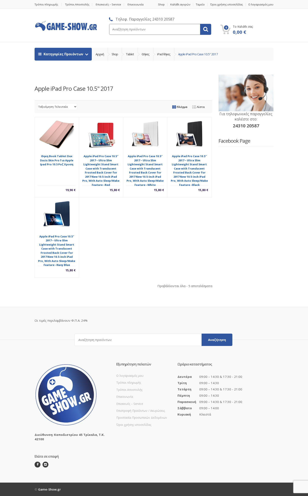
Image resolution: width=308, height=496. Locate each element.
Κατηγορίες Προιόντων (63, 54)
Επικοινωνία (136, 4)
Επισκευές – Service (108, 4)
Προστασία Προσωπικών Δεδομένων (141, 418)
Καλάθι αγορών (180, 4)
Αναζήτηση (217, 340)
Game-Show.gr (49, 489)
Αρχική (100, 54)
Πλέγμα (181, 107)
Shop (161, 4)
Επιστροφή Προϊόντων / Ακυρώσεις (140, 411)
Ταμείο (200, 4)
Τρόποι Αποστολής (77, 4)
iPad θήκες (163, 54)
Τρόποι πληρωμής (46, 4)
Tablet (130, 54)
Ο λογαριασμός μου (260, 4)
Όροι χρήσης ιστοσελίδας (226, 4)
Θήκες (145, 54)
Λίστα (200, 107)
